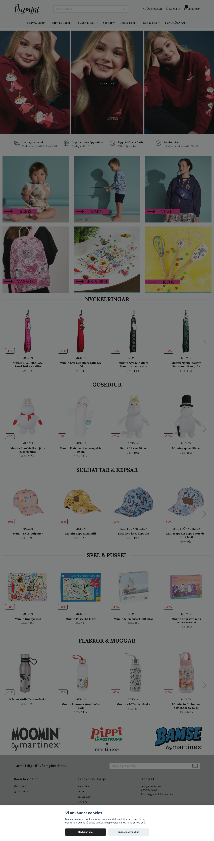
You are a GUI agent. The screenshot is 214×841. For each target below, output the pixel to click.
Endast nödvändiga (128, 832)
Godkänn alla (85, 832)
